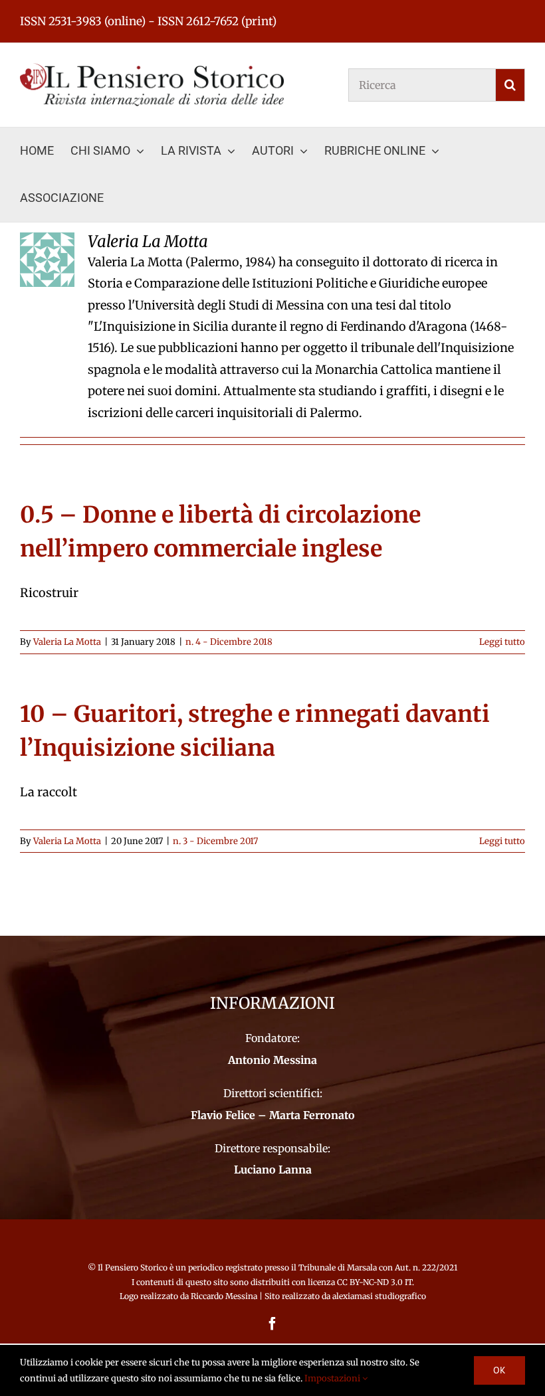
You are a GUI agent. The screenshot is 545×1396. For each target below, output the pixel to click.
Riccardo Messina (224, 1296)
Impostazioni (333, 1378)
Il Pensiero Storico (133, 1267)
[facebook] (272, 1323)
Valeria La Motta (67, 642)
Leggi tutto (502, 642)
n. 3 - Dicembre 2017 (215, 841)
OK (499, 1370)
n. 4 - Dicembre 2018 (228, 642)
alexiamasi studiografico (379, 1296)
